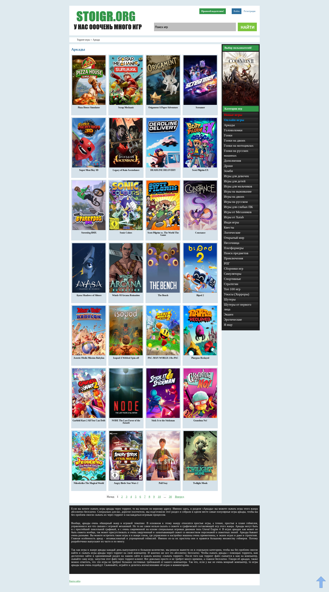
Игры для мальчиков (238, 186)
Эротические (233, 319)
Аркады (229, 125)
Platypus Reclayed (200, 358)
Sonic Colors (126, 232)
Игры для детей (234, 181)
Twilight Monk (200, 483)
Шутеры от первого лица (237, 307)
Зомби (228, 171)
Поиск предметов (236, 253)
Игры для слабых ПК (238, 207)
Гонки (228, 135)
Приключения (233, 258)
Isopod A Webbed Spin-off (126, 358)
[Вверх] (321, 582)
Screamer (200, 107)
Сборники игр (233, 268)
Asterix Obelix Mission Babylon (88, 358)
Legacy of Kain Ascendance (126, 170)
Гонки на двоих (234, 140)
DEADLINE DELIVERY (163, 170)
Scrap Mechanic (126, 107)
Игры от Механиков (238, 212)
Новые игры (233, 115)
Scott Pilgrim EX (200, 170)
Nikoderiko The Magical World (89, 483)
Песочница (231, 243)
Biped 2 (200, 295)
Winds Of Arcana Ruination (126, 295)
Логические (232, 232)
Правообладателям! (212, 11)
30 (170, 496)
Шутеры (230, 299)
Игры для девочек (236, 176)
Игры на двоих (234, 196)
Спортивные (232, 279)
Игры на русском (236, 202)
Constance (200, 232)
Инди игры (231, 222)
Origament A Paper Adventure (163, 107)
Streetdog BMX (89, 232)
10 (159, 496)
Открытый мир (234, 238)
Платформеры (234, 248)
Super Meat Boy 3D (88, 170)
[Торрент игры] (107, 34)
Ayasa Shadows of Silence (88, 295)
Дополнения (232, 161)
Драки (228, 166)
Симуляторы (232, 274)
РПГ (227, 263)
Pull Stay (163, 483)
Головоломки (233, 130)
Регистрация (250, 11)
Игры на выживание (238, 191)
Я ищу (228, 325)
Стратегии (231, 284)
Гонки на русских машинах (236, 153)
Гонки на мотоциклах (239, 145)
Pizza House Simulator (89, 107)
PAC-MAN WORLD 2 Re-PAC (163, 358)
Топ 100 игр (232, 289)
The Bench (163, 295)
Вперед (179, 496)
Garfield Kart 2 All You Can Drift (89, 420)
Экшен (228, 314)
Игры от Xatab (234, 217)
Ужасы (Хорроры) (236, 294)
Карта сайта (74, 581)
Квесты (229, 227)
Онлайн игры (234, 120)
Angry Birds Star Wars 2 (126, 483)
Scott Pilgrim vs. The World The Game (163, 233)
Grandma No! (200, 420)
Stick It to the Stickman (163, 420)
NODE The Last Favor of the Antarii (126, 421)
